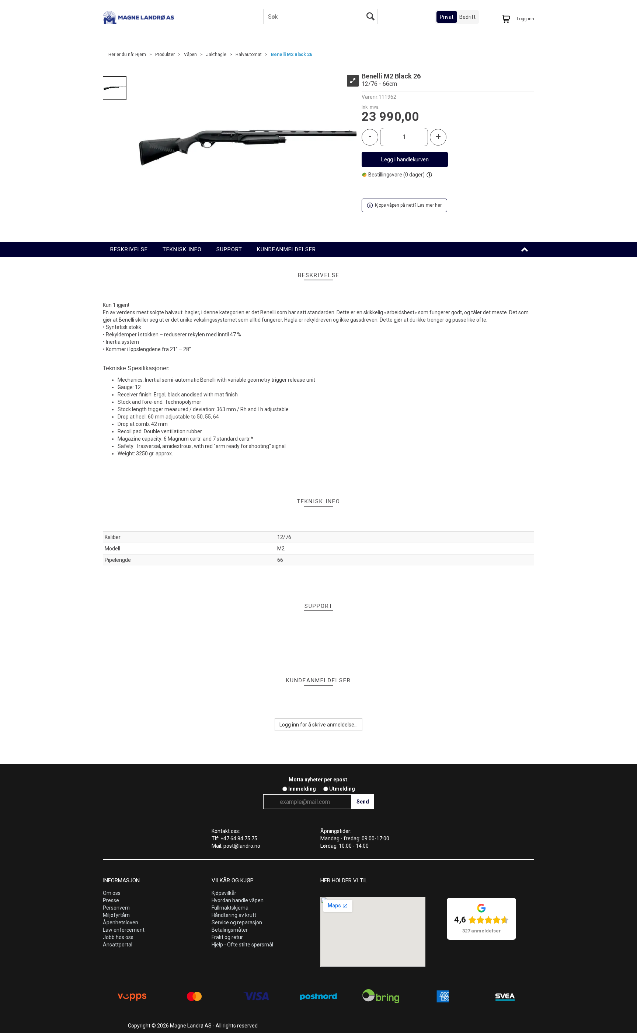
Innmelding (302, 789)
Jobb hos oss (118, 937)
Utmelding (342, 789)
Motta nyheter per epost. (319, 779)
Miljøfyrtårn (116, 915)
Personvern (116, 908)
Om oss (112, 893)
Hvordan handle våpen (238, 900)
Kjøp (405, 159)
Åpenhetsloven (120, 922)
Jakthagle (216, 54)
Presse (111, 900)
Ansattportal (117, 945)
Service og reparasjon (237, 922)
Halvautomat (249, 54)
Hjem (140, 54)
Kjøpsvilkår (224, 893)
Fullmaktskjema (230, 908)
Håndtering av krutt (234, 915)
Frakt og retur (227, 937)
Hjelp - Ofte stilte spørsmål (242, 945)
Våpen (190, 54)
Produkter (165, 54)
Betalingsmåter (230, 930)
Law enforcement (124, 930)
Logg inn (525, 18)
